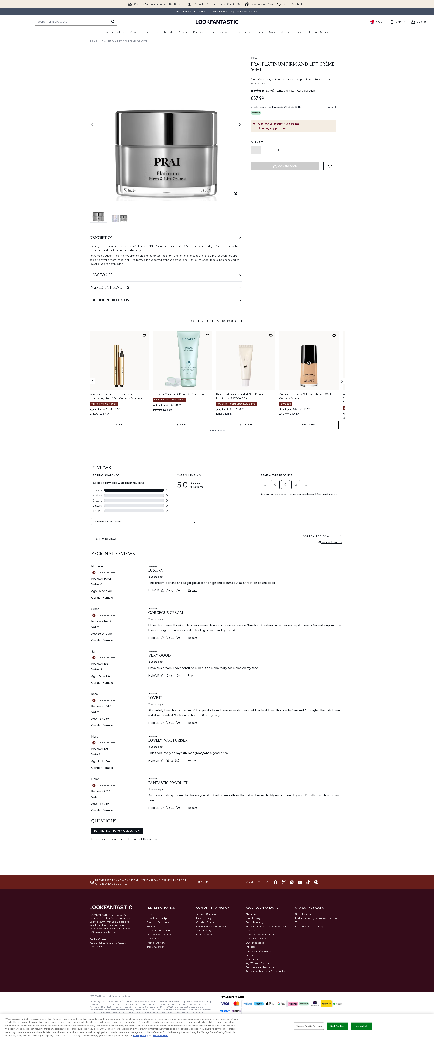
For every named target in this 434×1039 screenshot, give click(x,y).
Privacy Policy (203, 918)
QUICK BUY (119, 424)
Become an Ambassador (260, 967)
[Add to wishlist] (329, 166)
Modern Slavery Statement (211, 926)
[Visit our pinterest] (316, 882)
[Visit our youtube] (300, 882)
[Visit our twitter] (283, 882)
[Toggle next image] (239, 124)
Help (149, 914)
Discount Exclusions (158, 922)
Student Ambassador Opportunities (266, 971)
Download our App (157, 918)
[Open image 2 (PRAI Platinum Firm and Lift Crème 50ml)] (119, 213)
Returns (151, 926)
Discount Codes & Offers (260, 934)
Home (93, 40)
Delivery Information (158, 930)
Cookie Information (207, 922)
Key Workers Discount (258, 963)
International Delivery (159, 934)
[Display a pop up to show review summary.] (118, 409)
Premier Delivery (156, 942)
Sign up (203, 882)
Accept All (361, 1026)
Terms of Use (160, 1035)
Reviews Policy (204, 934)
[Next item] (342, 381)
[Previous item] (92, 381)
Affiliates (251, 946)
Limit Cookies (337, 1026)
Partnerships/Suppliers (258, 951)
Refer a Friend (254, 959)
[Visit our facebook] (275, 882)
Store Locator (303, 914)
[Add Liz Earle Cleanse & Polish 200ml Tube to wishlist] (207, 335)
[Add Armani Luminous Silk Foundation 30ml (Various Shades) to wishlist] (334, 335)
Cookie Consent (99, 939)
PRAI (254, 58)
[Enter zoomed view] (236, 193)
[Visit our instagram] (292, 882)
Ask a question (306, 90)
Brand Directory (255, 922)
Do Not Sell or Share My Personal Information (108, 944)
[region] (217, 1026)
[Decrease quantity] (256, 150)
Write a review (285, 90)
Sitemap (250, 955)
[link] (398, 21)
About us (251, 914)
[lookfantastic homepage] (217, 22)
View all (332, 106)
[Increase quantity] (278, 150)
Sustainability (203, 930)
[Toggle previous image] (92, 124)
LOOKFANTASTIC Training (309, 926)
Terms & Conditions (207, 914)
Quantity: (258, 142)
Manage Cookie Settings (309, 1026)
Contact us (153, 938)
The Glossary (253, 918)
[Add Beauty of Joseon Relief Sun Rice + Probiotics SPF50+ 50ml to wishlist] (271, 335)
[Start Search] (113, 21)
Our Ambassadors (256, 942)
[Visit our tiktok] (308, 882)
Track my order (155, 946)
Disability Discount (256, 938)
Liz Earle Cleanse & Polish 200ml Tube (178, 394)
